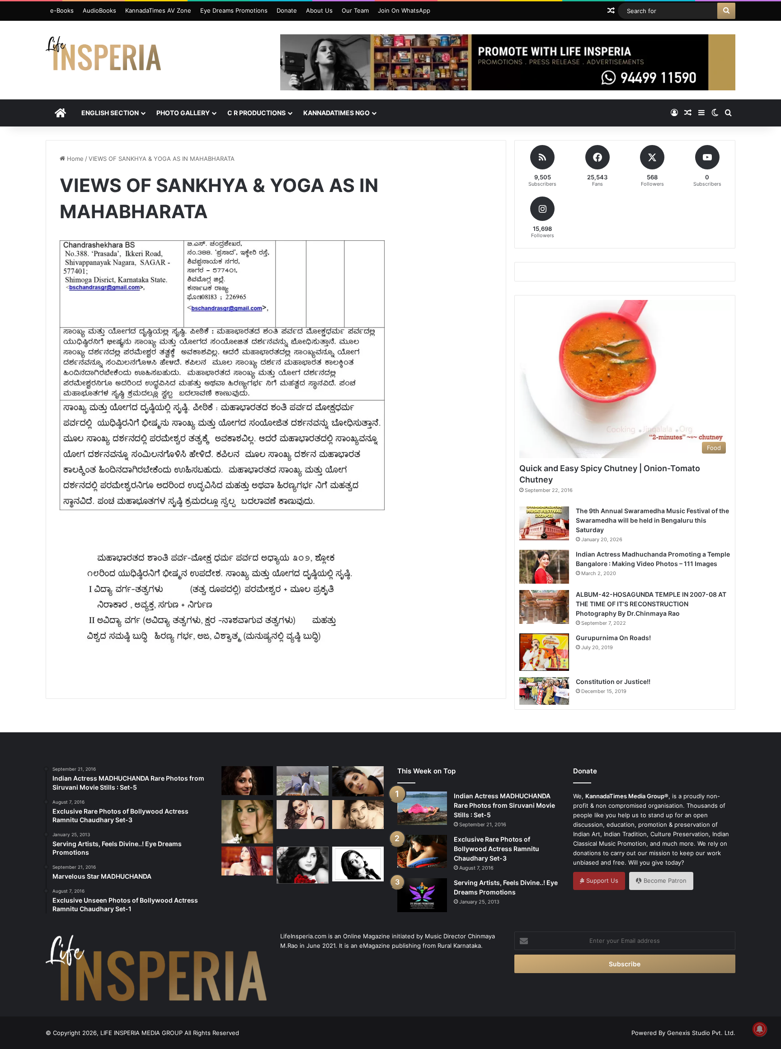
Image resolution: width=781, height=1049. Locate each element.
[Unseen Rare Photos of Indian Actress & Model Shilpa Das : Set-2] (247, 861)
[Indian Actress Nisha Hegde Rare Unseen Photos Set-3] (302, 814)
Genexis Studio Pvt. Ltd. (701, 1032)
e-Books (62, 10)
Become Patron (664, 880)
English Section (110, 113)
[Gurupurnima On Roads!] (544, 652)
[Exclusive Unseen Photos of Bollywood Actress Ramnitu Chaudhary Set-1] (302, 865)
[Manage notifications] (760, 1029)
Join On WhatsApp (404, 10)
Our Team (355, 10)
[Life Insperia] (103, 57)
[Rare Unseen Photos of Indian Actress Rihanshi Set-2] (358, 814)
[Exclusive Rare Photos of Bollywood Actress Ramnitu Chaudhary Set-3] (422, 851)
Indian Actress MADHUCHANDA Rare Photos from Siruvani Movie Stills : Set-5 (504, 805)
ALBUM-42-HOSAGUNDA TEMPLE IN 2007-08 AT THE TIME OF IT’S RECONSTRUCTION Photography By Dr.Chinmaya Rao (651, 603)
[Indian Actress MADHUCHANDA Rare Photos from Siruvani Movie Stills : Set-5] (422, 807)
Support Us (601, 880)
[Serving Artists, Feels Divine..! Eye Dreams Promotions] (422, 895)
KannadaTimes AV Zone (158, 10)
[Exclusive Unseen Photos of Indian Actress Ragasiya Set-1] (247, 821)
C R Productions (256, 113)
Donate (287, 10)
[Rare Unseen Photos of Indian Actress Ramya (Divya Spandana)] (358, 781)
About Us (319, 10)
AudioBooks (99, 10)
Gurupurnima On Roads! (613, 638)
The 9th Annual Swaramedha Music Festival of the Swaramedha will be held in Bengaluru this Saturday (652, 520)
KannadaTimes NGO (336, 113)
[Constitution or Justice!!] (544, 691)
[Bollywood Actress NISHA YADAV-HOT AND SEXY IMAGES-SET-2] (358, 864)
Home (74, 158)
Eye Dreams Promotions (234, 10)
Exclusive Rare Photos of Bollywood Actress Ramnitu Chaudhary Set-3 (496, 848)
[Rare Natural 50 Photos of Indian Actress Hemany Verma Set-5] (302, 780)
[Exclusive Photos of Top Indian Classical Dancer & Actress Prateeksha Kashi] (247, 780)
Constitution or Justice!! (613, 681)
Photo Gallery (183, 113)
